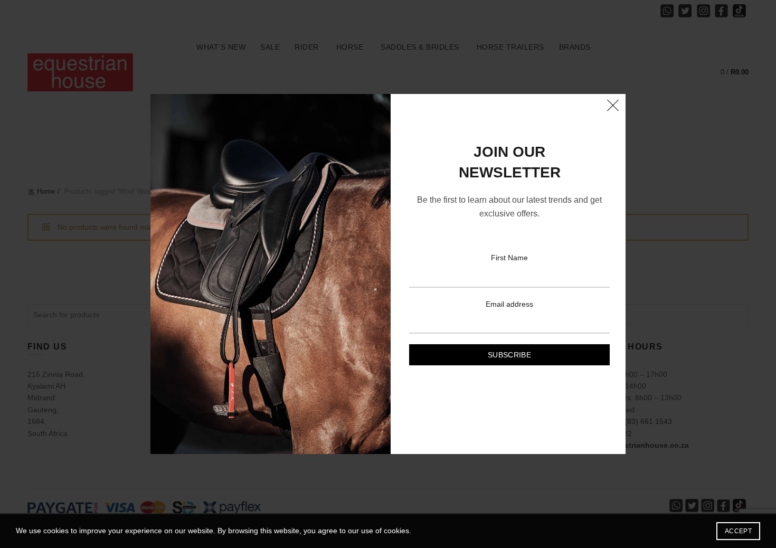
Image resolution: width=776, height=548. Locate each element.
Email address (509, 304)
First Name (509, 257)
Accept (738, 531)
